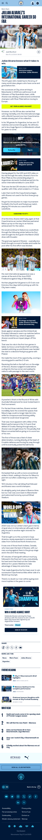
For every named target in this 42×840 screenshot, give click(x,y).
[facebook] (35, 797)
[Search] (7, 3)
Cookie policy (6, 815)
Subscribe (11, 150)
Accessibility (6, 808)
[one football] (24, 802)
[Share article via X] (12, 647)
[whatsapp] (12, 797)
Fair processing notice (9, 812)
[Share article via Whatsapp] (7, 647)
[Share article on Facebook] (16, 647)
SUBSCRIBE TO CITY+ (21, 214)
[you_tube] (6, 796)
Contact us (25, 815)
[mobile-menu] (3, 3)
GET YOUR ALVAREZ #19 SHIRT (21, 106)
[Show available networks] (38, 52)
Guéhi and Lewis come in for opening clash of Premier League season (23, 715)
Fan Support (21, 831)
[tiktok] (30, 796)
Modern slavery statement (11, 819)
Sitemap (24, 819)
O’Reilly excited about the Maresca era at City (23, 746)
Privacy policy (26, 808)
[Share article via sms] (3, 647)
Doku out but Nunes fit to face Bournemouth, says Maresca (18, 731)
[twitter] (24, 796)
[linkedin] (18, 802)
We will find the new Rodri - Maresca (21, 723)
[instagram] (18, 797)
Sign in (30, 150)
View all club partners (21, 767)
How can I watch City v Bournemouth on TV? (22, 738)
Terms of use (26, 812)
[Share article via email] (20, 647)
